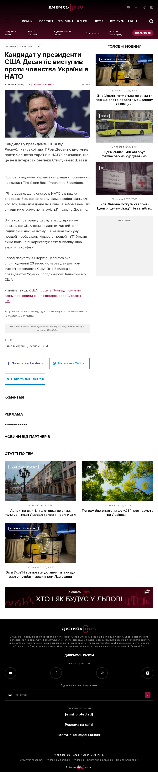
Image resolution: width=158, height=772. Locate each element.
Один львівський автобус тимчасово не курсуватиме (124, 154)
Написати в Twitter (72, 363)
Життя (98, 21)
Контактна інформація (100, 760)
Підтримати (143, 33)
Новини (27, 21)
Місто (104, 116)
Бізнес (82, 21)
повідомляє (26, 177)
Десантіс (33, 346)
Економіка (65, 21)
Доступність (93, 33)
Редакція (78, 760)
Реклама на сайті (79, 725)
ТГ (102, 168)
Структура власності (31, 760)
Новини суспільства (114, 59)
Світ (39, 46)
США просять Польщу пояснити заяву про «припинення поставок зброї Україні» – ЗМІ (44, 295)
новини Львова (80, 755)
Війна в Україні (32, 33)
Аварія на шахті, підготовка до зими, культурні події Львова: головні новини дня (40, 512)
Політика (46, 21)
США (45, 346)
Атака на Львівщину (115, 33)
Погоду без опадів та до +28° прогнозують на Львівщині (117, 512)
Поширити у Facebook (27, 363)
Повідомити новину (127, 760)
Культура (117, 21)
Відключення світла (62, 33)
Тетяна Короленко (43, 85)
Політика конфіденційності (79, 735)
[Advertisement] (124, 248)
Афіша (132, 21)
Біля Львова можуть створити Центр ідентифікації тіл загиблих (124, 206)
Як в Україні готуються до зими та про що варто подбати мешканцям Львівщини (124, 100)
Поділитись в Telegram (27, 379)
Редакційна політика (58, 760)
